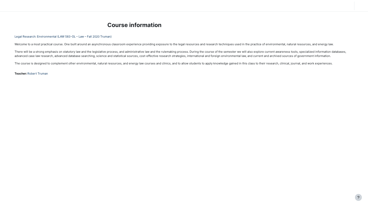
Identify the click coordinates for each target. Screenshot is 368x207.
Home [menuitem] (31, 5)
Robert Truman (37, 73)
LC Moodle (12, 5)
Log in (361, 5)
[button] (326, 6)
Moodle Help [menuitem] (74, 5)
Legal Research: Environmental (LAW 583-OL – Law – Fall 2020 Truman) (63, 36)
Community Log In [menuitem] (51, 5)
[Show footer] (358, 197)
